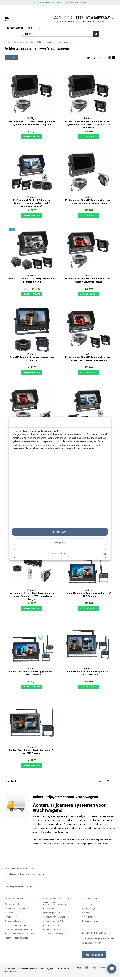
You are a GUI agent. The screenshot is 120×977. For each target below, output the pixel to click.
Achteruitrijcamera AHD (53, 921)
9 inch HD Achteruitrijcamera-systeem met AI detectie (32, 359)
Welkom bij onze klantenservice (18, 929)
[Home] (3, 8)
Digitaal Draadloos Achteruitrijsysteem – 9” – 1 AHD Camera (31, 752)
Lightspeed (54, 969)
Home (7, 42)
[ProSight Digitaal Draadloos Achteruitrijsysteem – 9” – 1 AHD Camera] (32, 722)
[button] (17, 19)
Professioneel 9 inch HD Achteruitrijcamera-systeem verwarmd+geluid (88, 280)
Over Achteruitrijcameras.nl (17, 904)
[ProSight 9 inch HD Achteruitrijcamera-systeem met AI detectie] (32, 330)
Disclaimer (9, 913)
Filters (12, 58)
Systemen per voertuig (23, 42)
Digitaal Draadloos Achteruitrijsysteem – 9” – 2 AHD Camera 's (88, 673)
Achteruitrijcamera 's (52, 925)
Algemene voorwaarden (15, 908)
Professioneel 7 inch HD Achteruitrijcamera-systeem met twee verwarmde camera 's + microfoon (88, 124)
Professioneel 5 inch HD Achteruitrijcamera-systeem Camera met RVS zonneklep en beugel (32, 596)
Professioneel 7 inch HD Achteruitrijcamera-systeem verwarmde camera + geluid (32, 123)
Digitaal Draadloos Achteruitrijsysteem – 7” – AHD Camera (88, 594)
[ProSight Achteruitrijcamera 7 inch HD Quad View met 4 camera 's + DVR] (32, 251)
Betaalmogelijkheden (14, 921)
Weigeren (60, 542)
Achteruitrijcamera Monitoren (56, 929)
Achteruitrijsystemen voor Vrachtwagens (53, 42)
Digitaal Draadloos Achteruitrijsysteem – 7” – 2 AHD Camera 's (31, 673)
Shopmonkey (10, 971)
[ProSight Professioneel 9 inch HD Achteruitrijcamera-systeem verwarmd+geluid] (88, 251)
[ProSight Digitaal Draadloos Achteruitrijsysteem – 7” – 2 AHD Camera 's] (32, 644)
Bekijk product (31, 136)
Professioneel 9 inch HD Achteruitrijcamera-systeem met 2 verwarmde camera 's (88, 359)
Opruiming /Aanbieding (53, 934)
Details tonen (58, 553)
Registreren (87, 904)
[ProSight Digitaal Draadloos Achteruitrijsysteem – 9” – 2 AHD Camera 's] (88, 644)
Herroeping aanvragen (91, 921)
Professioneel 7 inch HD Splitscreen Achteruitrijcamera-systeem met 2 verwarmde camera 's (31, 203)
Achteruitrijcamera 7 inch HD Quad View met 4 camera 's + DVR (32, 280)
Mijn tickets (87, 913)
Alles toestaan (59, 531)
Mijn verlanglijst (88, 917)
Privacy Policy (11, 917)
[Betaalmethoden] (79, 967)
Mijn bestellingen (89, 908)
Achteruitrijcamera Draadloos (56, 917)
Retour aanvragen (94, 954)
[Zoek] (96, 34)
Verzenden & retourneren (15, 925)
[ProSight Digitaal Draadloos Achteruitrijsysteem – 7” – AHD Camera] (88, 565)
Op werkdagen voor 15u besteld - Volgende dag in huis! (61, 2)
